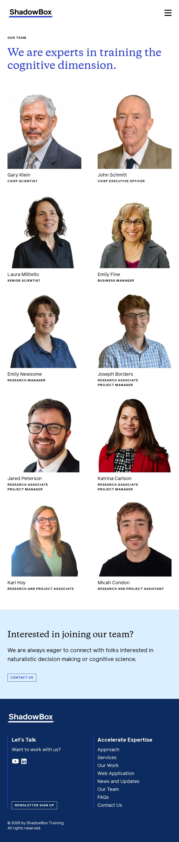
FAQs (103, 797)
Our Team (108, 789)
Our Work (108, 765)
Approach (108, 749)
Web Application (115, 773)
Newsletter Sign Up (34, 805)
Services (107, 757)
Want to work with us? (37, 749)
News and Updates (118, 781)
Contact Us (109, 805)
